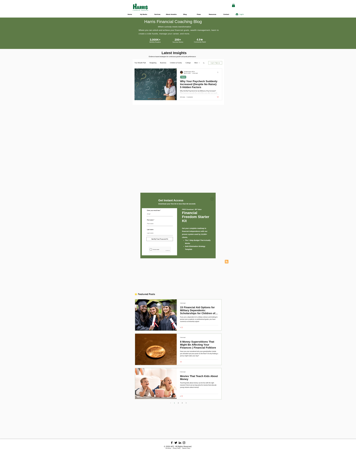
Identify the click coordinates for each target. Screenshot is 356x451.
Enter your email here (153, 210)
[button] (212, 198)
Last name (150, 229)
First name (150, 220)
